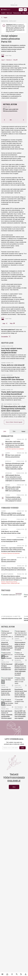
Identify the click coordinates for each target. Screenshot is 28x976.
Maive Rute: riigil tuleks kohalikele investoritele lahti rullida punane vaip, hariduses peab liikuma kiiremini (13, 549)
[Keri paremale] (23, 119)
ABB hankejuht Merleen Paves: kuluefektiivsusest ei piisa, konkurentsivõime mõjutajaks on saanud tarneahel (20, 669)
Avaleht (3, 13)
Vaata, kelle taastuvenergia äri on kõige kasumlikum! (12, 393)
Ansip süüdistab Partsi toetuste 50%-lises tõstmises (12, 378)
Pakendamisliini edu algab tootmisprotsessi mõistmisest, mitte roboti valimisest (13, 408)
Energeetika (4, 336)
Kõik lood (9, 13)
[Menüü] (2, 974)
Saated (3, 685)
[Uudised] (7, 974)
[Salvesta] (26, 439)
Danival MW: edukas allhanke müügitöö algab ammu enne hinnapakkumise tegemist (20, 714)
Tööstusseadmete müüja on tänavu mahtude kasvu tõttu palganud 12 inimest (13, 499)
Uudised (3, 346)
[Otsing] (16, 974)
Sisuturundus (8, 404)
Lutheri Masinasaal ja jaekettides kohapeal (14, 616)
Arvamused (8, 473)
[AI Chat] (21, 974)
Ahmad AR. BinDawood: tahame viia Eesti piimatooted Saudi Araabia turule (7, 646)
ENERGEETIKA (4, 21)
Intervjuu (8, 461)
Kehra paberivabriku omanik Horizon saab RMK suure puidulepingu (13, 488)
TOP (2, 660)
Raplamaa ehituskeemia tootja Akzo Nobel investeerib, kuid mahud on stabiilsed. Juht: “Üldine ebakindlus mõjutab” (13, 523)
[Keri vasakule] (4, 119)
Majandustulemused (7, 574)
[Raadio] (12, 974)
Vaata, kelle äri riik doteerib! (12, 365)
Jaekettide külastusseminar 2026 (11, 618)
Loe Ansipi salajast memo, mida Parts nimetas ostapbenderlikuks (11, 350)
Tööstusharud (17, 13)
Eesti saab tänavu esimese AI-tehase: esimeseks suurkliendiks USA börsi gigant (6, 714)
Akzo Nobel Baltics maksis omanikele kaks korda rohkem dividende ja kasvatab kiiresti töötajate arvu (14, 578)
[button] (10, 747)
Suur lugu (18, 685)
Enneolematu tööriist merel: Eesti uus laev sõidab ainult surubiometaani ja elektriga (21, 693)
